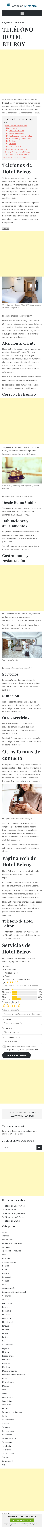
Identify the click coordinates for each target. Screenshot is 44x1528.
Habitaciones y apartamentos (20, 136)
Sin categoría (8, 1431)
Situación (12, 144)
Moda (4, 1378)
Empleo (5, 1326)
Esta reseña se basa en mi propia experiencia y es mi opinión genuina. (23, 1048)
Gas (4, 1341)
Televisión (7, 1450)
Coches (5, 1281)
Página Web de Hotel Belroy (17, 152)
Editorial (6, 1314)
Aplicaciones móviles (11, 1251)
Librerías (6, 1359)
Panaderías (7, 1401)
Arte (4, 1254)
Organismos (7, 1397)
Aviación (6, 1258)
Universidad (7, 1461)
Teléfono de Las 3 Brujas (13, 1217)
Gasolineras (7, 1344)
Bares (4, 1269)
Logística (6, 1363)
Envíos (5, 1337)
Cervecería (6, 1277)
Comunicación (8, 1288)
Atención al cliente (15, 128)
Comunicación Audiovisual (14, 1292)
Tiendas (5, 1457)
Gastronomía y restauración (20, 138)
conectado (27, 1131)
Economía (6, 1311)
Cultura (5, 1299)
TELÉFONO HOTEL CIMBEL (22, 1116)
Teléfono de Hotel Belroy (19, 154)
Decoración (7, 1303)
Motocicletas (8, 1382)
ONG (4, 1393)
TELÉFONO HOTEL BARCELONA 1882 (22, 1112)
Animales (6, 1247)
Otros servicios (15, 146)
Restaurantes (8, 1420)
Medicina (6, 1367)
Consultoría (7, 1296)
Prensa (5, 1408)
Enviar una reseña (16, 1055)
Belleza (5, 1273)
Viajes (5, 1465)
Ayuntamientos (9, 1262)
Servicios (12, 141)
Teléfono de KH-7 (10, 1209)
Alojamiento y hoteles (13, 22)
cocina (5, 1284)
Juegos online (8, 1356)
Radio (4, 1416)
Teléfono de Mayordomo (13, 1213)
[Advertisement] (22, 72)
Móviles (5, 1386)
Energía (5, 1329)
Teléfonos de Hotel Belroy (16, 125)
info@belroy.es (28, 454)
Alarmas (5, 1236)
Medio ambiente (9, 1371)
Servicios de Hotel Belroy (17, 157)
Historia (5, 1352)
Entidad (5, 1333)
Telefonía (6, 1446)
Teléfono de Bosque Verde (14, 1206)
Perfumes (6, 1405)
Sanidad (5, 1423)
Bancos (5, 1266)
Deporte (6, 1307)
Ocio (4, 1390)
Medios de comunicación (13, 1374)
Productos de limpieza (12, 1412)
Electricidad (7, 1322)
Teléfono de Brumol (11, 1221)
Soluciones (7, 1435)
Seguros (6, 1427)
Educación (6, 1318)
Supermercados (9, 1438)
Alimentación (8, 1239)
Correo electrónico (16, 131)
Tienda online (8, 1453)
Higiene (5, 1348)
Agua (4, 1232)
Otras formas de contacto (16, 149)
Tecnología (7, 1442)
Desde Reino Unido (16, 133)
